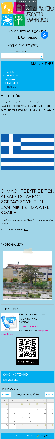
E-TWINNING (11, 83)
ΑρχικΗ (11, 72)
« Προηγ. (6, 395)
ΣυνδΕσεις (10, 379)
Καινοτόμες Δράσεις (28, 102)
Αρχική (4, 102)
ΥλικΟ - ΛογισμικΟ (15, 374)
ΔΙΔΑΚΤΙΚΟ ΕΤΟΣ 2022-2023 (13, 106)
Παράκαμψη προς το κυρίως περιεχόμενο (27, 5)
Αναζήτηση (22, 51)
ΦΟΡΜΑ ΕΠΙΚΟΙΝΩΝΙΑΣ (29, 326)
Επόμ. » (49, 395)
